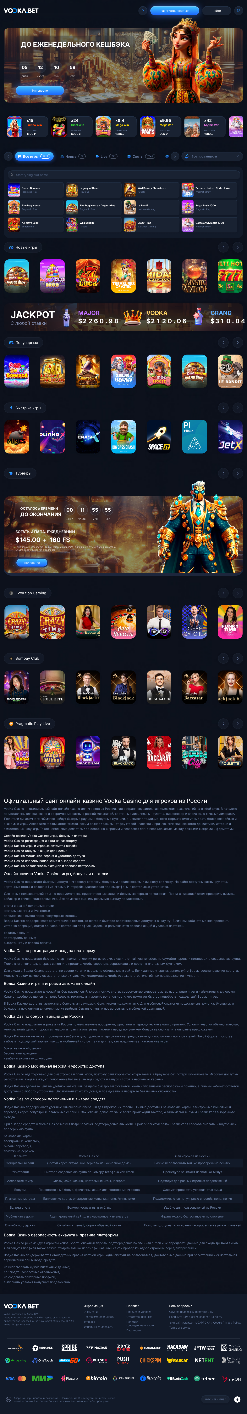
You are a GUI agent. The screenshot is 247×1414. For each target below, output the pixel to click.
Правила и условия (138, 1311)
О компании (91, 1311)
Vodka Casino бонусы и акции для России (35, 851)
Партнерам (133, 1330)
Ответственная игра (139, 1316)
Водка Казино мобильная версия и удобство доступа (44, 856)
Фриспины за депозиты (98, 1326)
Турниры (89, 1321)
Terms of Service (179, 1327)
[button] (8, 156)
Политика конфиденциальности (140, 1323)
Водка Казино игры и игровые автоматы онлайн (40, 846)
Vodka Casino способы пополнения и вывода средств (44, 861)
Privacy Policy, (232, 1322)
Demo (16, 295)
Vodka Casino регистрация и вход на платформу (40, 841)
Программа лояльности (99, 1316)
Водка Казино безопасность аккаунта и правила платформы (49, 866)
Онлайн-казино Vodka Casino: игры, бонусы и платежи (45, 836)
